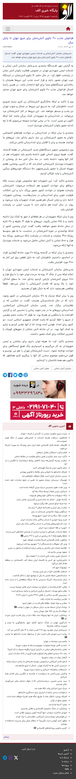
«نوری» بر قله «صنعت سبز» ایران (53, 528)
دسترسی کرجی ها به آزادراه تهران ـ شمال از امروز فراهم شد (41, 665)
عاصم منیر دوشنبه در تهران (55, 641)
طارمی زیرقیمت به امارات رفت (53, 599)
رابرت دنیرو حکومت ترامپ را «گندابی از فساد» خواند (43, 434)
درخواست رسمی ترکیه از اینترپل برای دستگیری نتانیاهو (42, 692)
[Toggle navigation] (8, 29)
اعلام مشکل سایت (61, 773)
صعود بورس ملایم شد (57, 552)
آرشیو (66, 750)
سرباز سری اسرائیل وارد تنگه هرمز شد (50, 688)
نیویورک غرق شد (59, 567)
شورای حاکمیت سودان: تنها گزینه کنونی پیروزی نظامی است (40, 713)
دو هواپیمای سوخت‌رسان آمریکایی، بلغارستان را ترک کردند (41, 717)
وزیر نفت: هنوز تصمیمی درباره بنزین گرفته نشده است (43, 487)
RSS (67, 769)
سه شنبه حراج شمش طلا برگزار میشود (50, 503)
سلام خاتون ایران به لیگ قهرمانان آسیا (50, 468)
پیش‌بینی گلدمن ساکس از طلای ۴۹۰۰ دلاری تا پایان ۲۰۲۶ (41, 595)
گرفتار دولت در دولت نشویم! (54, 657)
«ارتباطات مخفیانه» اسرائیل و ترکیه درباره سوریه (45, 670)
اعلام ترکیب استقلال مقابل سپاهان (51, 452)
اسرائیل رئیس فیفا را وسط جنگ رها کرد (49, 491)
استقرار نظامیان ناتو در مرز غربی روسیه (50, 571)
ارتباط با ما (64, 758)
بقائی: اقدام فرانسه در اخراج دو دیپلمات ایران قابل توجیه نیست (38, 587)
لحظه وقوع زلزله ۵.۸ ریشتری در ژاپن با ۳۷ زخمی (45, 536)
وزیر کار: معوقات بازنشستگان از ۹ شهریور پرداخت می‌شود (41, 544)
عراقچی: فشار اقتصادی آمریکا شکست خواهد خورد (45, 540)
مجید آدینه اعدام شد (58, 704)
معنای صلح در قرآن (59, 700)
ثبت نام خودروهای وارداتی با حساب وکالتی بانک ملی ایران (41, 524)
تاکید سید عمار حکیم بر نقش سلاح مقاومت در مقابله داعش (40, 456)
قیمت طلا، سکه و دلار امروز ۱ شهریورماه (49, 516)
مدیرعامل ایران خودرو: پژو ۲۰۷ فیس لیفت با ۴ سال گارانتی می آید (37, 630)
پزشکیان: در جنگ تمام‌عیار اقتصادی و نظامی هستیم (44, 708)
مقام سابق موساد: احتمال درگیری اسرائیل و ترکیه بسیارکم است (39, 591)
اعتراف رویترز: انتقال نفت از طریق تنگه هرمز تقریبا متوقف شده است (37, 696)
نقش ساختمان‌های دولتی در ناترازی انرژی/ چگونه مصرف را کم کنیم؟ (37, 649)
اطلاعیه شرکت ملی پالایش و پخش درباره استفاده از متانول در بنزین (37, 548)
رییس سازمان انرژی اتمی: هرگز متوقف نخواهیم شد (44, 476)
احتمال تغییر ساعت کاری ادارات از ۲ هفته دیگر (46, 556)
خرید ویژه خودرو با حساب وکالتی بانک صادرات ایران (44, 520)
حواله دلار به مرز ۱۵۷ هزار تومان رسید (50, 611)
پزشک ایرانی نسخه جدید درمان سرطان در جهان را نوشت (42, 607)
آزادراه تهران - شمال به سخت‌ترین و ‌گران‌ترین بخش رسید (41, 499)
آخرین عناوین (58, 426)
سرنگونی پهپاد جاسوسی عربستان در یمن (49, 512)
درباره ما (65, 761)
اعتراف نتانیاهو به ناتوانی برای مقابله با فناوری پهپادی (43, 472)
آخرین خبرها (63, 754)
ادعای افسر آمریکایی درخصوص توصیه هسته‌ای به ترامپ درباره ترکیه (37, 661)
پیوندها (65, 765)
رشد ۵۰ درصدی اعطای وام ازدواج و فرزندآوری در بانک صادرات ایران (37, 653)
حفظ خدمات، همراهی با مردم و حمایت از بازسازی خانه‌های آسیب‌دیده (36, 532)
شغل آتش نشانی (41, 368)
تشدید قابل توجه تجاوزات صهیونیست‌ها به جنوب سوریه (41, 645)
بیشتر (6, 737)
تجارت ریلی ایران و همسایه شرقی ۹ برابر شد (47, 507)
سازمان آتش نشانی (62, 368)
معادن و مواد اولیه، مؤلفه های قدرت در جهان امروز (44, 603)
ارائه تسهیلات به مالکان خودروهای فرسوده (48, 495)
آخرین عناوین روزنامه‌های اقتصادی (51, 728)
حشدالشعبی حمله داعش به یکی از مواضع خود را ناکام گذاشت (40, 575)
